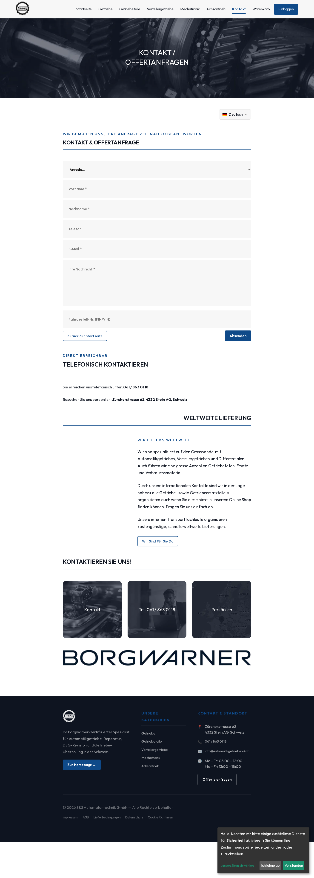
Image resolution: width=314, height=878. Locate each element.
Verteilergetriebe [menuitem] (160, 9)
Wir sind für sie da (158, 541)
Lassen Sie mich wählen (237, 866)
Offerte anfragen (217, 779)
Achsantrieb (150, 766)
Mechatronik (150, 757)
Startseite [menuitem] (84, 9)
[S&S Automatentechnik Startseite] (69, 717)
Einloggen (286, 9)
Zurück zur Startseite (85, 336)
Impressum (70, 817)
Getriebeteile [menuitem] (129, 9)
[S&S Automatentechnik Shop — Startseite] (22, 9)
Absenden (238, 335)
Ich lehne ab (270, 865)
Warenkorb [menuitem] (261, 9)
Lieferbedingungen (107, 817)
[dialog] (263, 850)
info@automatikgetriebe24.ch (227, 751)
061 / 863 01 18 (135, 386)
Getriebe (148, 733)
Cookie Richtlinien (160, 817)
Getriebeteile (151, 741)
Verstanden (294, 865)
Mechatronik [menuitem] (190, 9)
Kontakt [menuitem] (239, 9)
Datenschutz (134, 817)
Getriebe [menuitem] (105, 9)
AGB (86, 817)
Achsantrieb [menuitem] (215, 9)
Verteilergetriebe (154, 749)
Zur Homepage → (81, 765)
